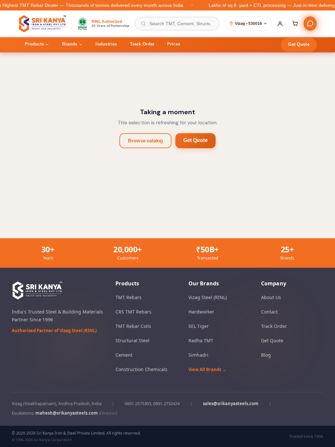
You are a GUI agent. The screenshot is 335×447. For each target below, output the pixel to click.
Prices (174, 44)
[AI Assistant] (310, 23)
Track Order (142, 44)
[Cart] (295, 23)
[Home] (43, 23)
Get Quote (298, 44)
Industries (106, 44)
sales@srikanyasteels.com (230, 403)
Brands (69, 44)
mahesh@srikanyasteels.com (66, 413)
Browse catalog (145, 140)
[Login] (280, 23)
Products (34, 44)
